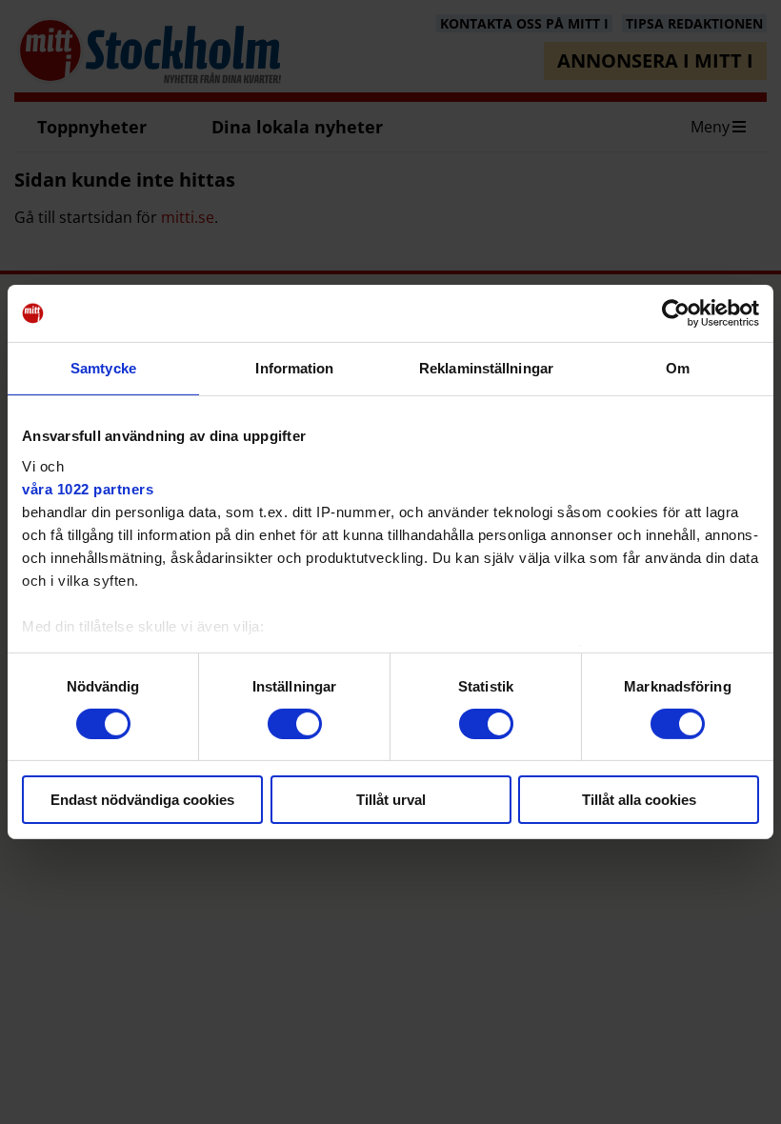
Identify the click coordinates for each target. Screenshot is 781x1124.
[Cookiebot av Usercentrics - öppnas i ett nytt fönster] (675, 313)
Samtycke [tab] (103, 368)
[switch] (295, 724)
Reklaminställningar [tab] (486, 368)
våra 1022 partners (87, 488)
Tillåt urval (391, 800)
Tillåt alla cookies (639, 800)
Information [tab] (294, 368)
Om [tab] (678, 368)
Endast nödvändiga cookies (142, 800)
